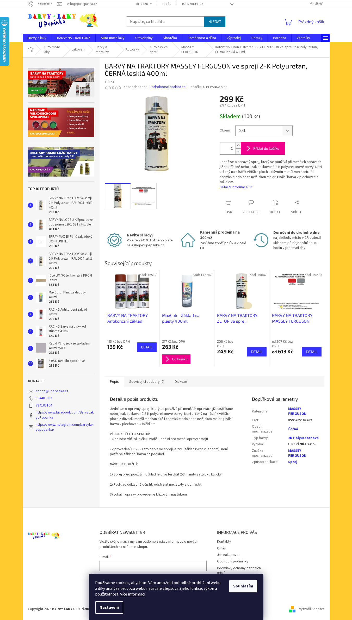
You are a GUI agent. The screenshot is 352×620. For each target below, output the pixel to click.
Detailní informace (234, 187)
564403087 (44, 398)
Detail (146, 347)
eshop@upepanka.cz (52, 391)
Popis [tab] (114, 381)
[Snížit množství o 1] (238, 151)
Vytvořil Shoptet (311, 609)
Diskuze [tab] (181, 381)
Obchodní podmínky (232, 561)
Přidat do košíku (266, 148)
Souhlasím (243, 586)
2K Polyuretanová (303, 438)
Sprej (292, 462)
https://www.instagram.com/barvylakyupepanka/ (65, 427)
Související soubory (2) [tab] (146, 381)
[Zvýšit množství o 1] (238, 145)
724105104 (44, 405)
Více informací (132, 594)
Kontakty (144, 4)
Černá (293, 429)
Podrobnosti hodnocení (168, 87)
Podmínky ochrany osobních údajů (239, 571)
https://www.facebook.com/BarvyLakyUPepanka (65, 415)
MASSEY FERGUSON (297, 411)
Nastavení (109, 607)
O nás (166, 4)
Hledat (214, 21)
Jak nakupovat (193, 4)
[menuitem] (37, 38)
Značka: (209, 87)
